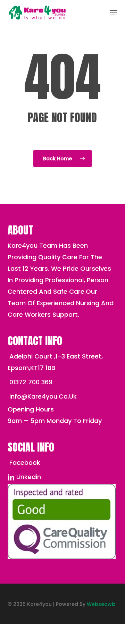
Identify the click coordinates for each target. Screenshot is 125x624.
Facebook (24, 462)
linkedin (28, 476)
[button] (113, 12)
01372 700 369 (30, 382)
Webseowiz (101, 604)
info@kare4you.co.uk (42, 396)
